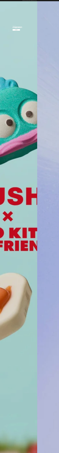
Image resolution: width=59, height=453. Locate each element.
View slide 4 (30, 451)
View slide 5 (32, 451)
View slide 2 (27, 451)
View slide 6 (34, 451)
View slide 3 (28, 451)
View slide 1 (25, 451)
